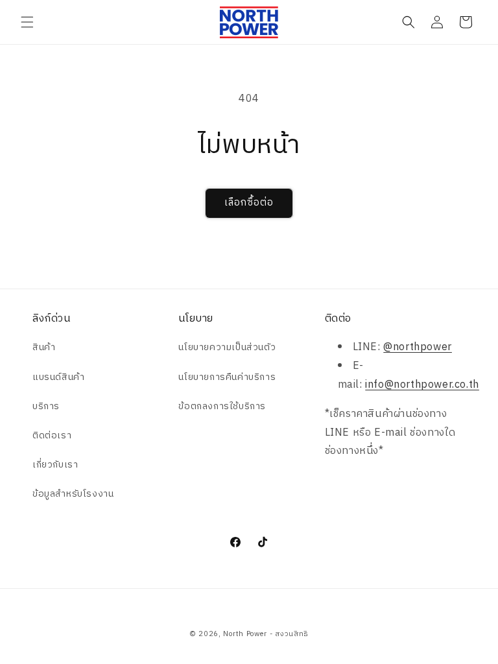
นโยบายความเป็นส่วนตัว (227, 347)
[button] (27, 22)
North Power (245, 634)
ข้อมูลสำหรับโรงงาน (72, 493)
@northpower (417, 347)
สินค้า (43, 347)
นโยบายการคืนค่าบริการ (227, 377)
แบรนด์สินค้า (58, 377)
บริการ (46, 406)
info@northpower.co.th (422, 385)
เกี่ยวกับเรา (55, 464)
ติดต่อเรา (51, 435)
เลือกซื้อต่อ (249, 203)
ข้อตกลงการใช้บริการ (222, 406)
